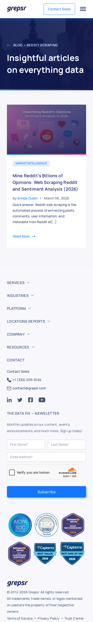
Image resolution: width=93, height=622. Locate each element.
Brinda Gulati (27, 198)
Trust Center (74, 618)
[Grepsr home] (16, 9)
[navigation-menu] (83, 9)
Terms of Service (20, 618)
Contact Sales (59, 9)
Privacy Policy (48, 618)
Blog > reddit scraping (35, 45)
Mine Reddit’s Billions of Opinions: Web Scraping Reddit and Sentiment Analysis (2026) (45, 182)
